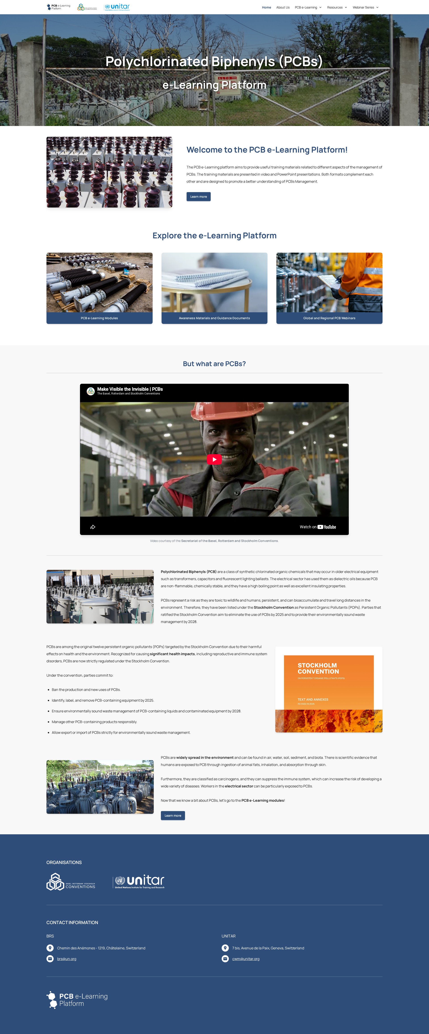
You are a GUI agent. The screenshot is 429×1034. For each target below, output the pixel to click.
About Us (283, 7)
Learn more (198, 196)
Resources (335, 7)
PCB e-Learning (306, 7)
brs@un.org (66, 958)
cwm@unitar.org (245, 958)
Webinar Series (363, 7)
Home (266, 7)
